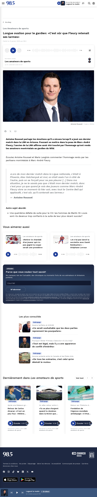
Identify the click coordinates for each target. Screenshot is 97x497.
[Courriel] (15, 131)
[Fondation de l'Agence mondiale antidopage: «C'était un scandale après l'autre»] (81, 393)
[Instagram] (9, 472)
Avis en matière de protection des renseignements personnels (40, 297)
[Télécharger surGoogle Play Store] (28, 479)
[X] (28, 472)
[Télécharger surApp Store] (10, 479)
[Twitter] (10, 131)
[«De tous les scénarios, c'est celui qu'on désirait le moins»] (24, 357)
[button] (11, 492)
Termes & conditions (10, 463)
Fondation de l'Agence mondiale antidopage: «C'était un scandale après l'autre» (80, 411)
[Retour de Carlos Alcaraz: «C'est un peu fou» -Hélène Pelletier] (18, 393)
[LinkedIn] (23, 472)
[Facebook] (5, 131)
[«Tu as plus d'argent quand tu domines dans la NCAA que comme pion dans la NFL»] (49, 393)
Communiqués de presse (71, 463)
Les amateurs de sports (17, 61)
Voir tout (80, 378)
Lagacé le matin (72, 4)
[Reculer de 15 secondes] (7, 50)
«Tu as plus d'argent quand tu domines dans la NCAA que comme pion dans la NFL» (48, 411)
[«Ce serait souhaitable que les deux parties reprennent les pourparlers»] (24, 326)
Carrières (85, 463)
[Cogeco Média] (79, 456)
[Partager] (90, 50)
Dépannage (32, 463)
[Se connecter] (93, 3)
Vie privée (22, 463)
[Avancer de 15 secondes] (19, 50)
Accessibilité (56, 463)
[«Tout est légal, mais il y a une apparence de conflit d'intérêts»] (24, 342)
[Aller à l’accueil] (10, 4)
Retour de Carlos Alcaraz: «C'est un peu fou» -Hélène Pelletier (16, 411)
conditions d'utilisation (29, 300)
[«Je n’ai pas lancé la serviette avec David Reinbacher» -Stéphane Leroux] (60, 239)
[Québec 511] (91, 457)
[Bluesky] (18, 472)
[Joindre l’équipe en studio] (83, 3)
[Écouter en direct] (59, 3)
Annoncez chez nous (10, 466)
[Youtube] (32, 472)
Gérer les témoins (43, 463)
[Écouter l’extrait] (13, 50)
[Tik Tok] (13, 472)
